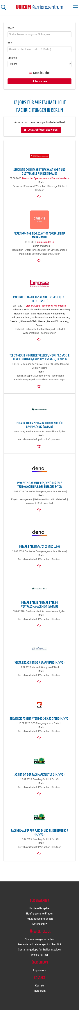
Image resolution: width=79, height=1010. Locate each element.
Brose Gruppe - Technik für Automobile (46, 305)
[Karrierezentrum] (39, 6)
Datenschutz (39, 924)
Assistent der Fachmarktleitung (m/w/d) (39, 774)
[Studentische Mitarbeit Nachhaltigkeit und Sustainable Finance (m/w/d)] (39, 156)
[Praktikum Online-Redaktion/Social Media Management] (39, 219)
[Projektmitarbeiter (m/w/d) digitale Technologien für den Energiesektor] (39, 469)
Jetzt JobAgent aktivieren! (43, 129)
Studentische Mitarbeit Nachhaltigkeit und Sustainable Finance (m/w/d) (39, 171)
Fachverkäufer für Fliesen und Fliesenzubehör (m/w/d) (39, 832)
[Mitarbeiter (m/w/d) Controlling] (39, 533)
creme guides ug (45, 242)
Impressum (39, 970)
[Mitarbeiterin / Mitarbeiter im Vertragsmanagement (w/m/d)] (39, 589)
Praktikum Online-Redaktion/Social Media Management (39, 235)
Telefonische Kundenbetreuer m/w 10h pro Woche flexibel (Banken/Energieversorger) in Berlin (39, 357)
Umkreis (12, 58)
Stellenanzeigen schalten (39, 939)
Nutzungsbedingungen (39, 918)
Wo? (10, 43)
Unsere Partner (39, 954)
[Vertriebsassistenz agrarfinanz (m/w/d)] (39, 649)
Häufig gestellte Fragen (39, 913)
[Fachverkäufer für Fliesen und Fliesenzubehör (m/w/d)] (39, 817)
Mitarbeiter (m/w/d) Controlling (39, 546)
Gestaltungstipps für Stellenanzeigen (39, 949)
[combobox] (39, 34)
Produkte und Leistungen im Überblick (39, 944)
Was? (11, 28)
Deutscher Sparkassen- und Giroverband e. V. (45, 178)
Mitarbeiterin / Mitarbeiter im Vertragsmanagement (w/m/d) (39, 604)
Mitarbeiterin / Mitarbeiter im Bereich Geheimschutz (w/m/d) (39, 425)
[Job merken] (39, 196)
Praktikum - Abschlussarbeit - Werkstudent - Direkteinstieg (39, 299)
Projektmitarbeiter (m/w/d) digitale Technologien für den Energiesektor (39, 485)
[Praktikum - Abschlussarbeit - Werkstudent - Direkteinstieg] (39, 283)
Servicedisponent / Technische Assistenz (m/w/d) (39, 718)
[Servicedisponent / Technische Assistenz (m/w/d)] (39, 705)
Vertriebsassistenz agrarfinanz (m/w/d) (39, 662)
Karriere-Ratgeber (39, 908)
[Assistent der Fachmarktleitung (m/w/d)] (39, 761)
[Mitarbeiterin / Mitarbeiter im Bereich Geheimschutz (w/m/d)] (39, 409)
